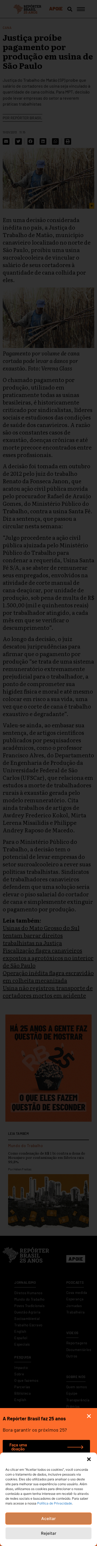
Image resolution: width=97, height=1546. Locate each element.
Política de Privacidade (54, 1503)
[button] (89, 1459)
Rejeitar (48, 1533)
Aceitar (48, 1518)
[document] (48, 773)
